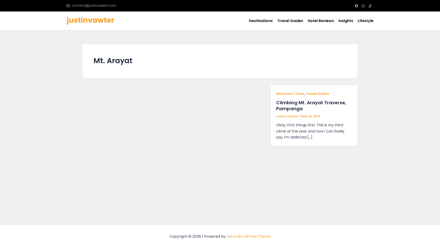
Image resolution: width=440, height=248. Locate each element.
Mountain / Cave (290, 93)
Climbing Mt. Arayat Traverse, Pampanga (311, 105)
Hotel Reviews (321, 20)
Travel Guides (290, 20)
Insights (345, 20)
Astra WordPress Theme (248, 236)
